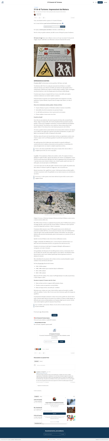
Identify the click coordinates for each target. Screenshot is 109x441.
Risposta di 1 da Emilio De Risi (43, 385)
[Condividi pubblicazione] (96, 2)
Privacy (9, 439)
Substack (97, 439)
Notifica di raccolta (18, 439)
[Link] (32, 81)
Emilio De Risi (40, 402)
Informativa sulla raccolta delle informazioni (53, 417)
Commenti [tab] (36, 361)
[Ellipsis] (75, 372)
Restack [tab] (41, 361)
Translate (36, 7)
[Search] (93, 2)
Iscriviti (100, 2)
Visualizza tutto (38, 423)
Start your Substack (52, 439)
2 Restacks (47, 349)
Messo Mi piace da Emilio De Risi (42, 373)
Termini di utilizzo (54, 416)
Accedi (105, 2)
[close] (65, 398)
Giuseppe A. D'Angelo (40, 371)
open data (41, 263)
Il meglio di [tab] (37, 396)
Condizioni (12, 439)
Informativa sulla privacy (54, 418)
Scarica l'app (59, 439)
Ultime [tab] (41, 396)
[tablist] (38, 361)
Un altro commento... (38, 390)
